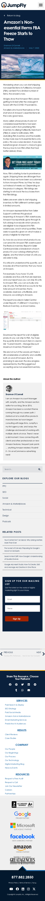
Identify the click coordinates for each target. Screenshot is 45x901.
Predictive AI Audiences (15, 723)
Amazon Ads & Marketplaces (18, 716)
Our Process (10, 756)
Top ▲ (34, 883)
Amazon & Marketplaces (14, 48)
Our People (10, 749)
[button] (41, 5)
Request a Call (11, 782)
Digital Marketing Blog (14, 764)
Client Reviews (11, 734)
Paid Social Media (13, 712)
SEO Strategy (10, 708)
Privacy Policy (13, 883)
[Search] (39, 469)
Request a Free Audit (14, 778)
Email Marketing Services (16, 720)
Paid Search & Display (14, 705)
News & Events (11, 768)
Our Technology (12, 760)
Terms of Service (25, 883)
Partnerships (10, 793)
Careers (8, 790)
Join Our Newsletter (13, 786)
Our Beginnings (11, 753)
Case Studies (10, 738)
